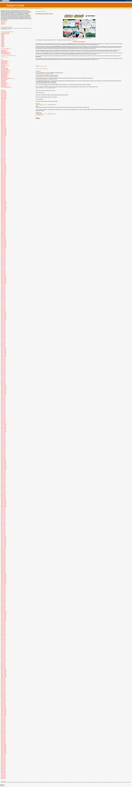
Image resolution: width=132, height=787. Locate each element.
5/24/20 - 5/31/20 (3, 632)
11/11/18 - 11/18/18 (3, 578)
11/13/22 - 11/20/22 (3, 711)
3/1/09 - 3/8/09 (3, 217)
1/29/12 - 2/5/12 (3, 323)
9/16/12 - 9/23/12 (3, 346)
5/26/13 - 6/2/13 (3, 372)
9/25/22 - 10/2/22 (3, 706)
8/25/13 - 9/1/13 (3, 381)
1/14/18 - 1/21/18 (3, 547)
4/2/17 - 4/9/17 (3, 517)
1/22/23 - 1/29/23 (3, 718)
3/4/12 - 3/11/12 (3, 327)
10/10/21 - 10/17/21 (3, 670)
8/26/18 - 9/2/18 (3, 570)
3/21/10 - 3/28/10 (3, 256)
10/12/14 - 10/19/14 (3, 424)
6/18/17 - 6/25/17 (3, 525)
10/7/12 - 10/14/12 (3, 348)
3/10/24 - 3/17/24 (3, 761)
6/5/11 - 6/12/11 (3, 299)
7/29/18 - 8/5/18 (3, 567)
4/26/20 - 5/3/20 (3, 629)
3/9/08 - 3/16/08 (3, 180)
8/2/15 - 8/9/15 (3, 454)
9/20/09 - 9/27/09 (3, 238)
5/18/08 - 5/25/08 (3, 187)
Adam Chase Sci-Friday (42, 66)
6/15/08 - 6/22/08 (3, 190)
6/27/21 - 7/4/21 (3, 659)
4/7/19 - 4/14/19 (3, 593)
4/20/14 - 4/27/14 (3, 406)
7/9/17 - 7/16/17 (3, 527)
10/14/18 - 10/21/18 (3, 575)
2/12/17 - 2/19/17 (3, 512)
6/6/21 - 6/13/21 (3, 657)
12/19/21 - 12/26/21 (3, 677)
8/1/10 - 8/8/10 (3, 269)
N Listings (2, 43)
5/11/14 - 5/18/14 (3, 408)
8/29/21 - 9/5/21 (3, 665)
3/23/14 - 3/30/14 (3, 403)
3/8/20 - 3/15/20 (3, 627)
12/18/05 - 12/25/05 (3, 98)
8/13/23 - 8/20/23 (3, 739)
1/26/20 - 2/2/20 (3, 623)
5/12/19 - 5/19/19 (3, 597)
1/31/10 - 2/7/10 (3, 251)
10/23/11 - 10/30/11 (3, 313)
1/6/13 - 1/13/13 (3, 357)
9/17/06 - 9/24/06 (3, 125)
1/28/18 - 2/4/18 (3, 548)
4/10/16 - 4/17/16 (3, 480)
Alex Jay (2, 22)
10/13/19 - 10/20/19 (3, 612)
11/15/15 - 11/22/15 (3, 465)
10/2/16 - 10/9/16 (3, 498)
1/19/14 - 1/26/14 (3, 396)
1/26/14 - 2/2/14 (3, 397)
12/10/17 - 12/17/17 (3, 543)
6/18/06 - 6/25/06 (3, 116)
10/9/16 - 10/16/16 (3, 499)
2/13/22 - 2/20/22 (3, 683)
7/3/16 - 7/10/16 (3, 489)
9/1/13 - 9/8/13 (3, 382)
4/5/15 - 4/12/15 (3, 442)
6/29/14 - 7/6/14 (3, 413)
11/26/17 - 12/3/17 (3, 542)
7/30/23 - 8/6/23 (3, 738)
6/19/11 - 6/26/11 (3, 300)
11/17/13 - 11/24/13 (3, 390)
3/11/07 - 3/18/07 (3, 143)
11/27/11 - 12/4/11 (3, 317)
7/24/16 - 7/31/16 (3, 491)
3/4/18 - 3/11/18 (3, 552)
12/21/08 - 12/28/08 (3, 210)
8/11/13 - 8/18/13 (3, 380)
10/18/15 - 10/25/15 (3, 462)
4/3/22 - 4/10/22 (3, 688)
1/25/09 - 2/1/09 (3, 213)
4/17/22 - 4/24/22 (3, 689)
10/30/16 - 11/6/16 (3, 501)
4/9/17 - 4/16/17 (3, 518)
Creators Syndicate (3, 62)
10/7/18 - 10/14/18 (3, 574)
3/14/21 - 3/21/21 (3, 648)
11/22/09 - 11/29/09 (3, 244)
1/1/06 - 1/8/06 (3, 100)
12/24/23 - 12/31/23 (3, 753)
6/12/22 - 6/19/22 (3, 695)
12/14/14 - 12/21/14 (3, 430)
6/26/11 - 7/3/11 (3, 301)
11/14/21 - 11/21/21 (3, 673)
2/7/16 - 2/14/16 (3, 474)
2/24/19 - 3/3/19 (3, 589)
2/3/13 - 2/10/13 (3, 360)
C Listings (2, 35)
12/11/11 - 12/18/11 (3, 318)
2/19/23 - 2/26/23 (3, 721)
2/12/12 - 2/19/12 (3, 325)
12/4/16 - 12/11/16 (3, 505)
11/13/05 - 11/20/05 (3, 95)
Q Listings (2, 46)
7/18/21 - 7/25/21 (3, 661)
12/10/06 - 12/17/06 (3, 134)
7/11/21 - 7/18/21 (3, 660)
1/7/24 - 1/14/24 (3, 754)
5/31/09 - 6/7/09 (3, 226)
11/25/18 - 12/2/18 (3, 579)
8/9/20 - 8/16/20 (3, 638)
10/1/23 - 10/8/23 (3, 744)
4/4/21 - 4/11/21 (3, 650)
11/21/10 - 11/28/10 (3, 280)
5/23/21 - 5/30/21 (3, 655)
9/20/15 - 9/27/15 (3, 459)
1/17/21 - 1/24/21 (3, 642)
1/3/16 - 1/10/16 (3, 470)
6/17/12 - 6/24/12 (3, 338)
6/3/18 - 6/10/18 (3, 561)
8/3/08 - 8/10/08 (3, 195)
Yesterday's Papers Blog (4, 73)
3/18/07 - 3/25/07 (3, 144)
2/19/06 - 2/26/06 (3, 105)
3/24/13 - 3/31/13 (3, 365)
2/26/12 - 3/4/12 (3, 326)
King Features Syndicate (4, 63)
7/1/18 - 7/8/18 (3, 564)
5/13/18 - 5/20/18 (3, 559)
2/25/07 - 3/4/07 (3, 142)
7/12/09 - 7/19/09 (3, 231)
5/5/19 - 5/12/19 (3, 596)
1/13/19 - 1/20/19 (3, 584)
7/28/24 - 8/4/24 (3, 775)
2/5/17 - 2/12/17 (3, 511)
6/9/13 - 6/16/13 (3, 373)
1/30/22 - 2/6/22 (3, 681)
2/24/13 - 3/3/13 (3, 362)
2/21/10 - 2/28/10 (3, 253)
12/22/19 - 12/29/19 (3, 619)
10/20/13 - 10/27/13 (3, 387)
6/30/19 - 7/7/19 (3, 602)
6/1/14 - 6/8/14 (3, 410)
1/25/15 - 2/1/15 (3, 435)
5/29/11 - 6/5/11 (3, 298)
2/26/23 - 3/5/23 (3, 722)
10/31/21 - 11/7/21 (3, 672)
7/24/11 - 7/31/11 (3, 304)
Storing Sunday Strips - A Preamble (6, 52)
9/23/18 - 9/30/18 (3, 573)
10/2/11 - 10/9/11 (3, 311)
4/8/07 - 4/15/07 (3, 146)
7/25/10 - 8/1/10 (3, 268)
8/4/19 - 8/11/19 (3, 605)
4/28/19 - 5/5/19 (3, 595)
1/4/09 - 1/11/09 (3, 211)
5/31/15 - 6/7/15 (3, 448)
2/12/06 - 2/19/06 (3, 104)
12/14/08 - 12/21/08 (3, 209)
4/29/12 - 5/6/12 (3, 333)
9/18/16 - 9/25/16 (3, 497)
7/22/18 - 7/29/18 (3, 566)
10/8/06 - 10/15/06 (3, 127)
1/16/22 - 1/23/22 (3, 680)
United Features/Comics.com (5, 64)
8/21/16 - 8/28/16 (3, 494)
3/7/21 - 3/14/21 (3, 647)
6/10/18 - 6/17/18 (3, 562)
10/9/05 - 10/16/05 (3, 91)
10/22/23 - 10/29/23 (3, 746)
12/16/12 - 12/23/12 (3, 355)
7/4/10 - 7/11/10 (3, 266)
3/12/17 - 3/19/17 (3, 515)
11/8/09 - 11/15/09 (3, 242)
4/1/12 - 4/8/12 (3, 330)
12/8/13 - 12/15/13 (3, 392)
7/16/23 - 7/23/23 (3, 736)
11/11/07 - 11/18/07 (3, 168)
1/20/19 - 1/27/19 (3, 585)
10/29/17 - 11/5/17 (3, 539)
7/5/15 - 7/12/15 (3, 451)
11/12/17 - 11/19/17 (3, 540)
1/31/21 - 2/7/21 (3, 644)
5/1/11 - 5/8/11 (3, 295)
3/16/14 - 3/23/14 (3, 402)
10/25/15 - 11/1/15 (3, 463)
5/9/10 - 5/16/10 (3, 260)
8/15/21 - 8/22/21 (3, 664)
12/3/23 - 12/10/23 (3, 751)
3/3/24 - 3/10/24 (3, 760)
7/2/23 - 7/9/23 (3, 735)
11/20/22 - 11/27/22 (3, 712)
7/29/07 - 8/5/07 (3, 157)
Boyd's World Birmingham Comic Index (6, 87)
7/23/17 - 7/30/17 (3, 529)
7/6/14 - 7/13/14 (3, 414)
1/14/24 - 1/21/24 (3, 755)
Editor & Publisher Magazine (5, 65)
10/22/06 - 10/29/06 (3, 129)
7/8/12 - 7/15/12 (3, 340)
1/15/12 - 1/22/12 (3, 322)
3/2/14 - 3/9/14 (3, 401)
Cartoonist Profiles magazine (5, 61)
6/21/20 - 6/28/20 (3, 635)
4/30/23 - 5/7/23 (3, 728)
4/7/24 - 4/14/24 (3, 764)
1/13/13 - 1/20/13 (3, 358)
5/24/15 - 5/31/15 (3, 447)
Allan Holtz (44, 87)
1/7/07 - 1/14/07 (3, 137)
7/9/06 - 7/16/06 (3, 118)
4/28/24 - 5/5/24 (3, 766)
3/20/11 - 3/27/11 (3, 292)
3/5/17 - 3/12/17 (3, 514)
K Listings (2, 41)
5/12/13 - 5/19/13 (3, 370)
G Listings (2, 38)
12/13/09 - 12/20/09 (3, 246)
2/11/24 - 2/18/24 (3, 758)
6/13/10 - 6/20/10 (3, 264)
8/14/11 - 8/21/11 (3, 306)
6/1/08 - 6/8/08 (3, 189)
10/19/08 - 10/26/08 (3, 203)
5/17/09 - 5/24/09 (3, 225)
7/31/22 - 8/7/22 (3, 700)
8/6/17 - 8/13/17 (3, 530)
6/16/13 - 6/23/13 (3, 374)
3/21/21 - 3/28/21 (3, 649)
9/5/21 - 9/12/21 (3, 666)
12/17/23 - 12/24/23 (3, 752)
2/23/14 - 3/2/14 (3, 400)
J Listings (2, 40)
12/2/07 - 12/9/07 (3, 170)
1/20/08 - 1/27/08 (3, 175)
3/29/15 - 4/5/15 (3, 441)
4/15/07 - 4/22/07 (3, 147)
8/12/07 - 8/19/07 (3, 158)
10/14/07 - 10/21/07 (3, 165)
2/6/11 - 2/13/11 (3, 288)
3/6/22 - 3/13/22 (3, 685)
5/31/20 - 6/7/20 (3, 633)
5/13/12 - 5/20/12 (3, 334)
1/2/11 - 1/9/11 (3, 284)
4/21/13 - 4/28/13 (3, 368)
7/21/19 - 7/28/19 (3, 604)
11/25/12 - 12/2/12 (3, 353)
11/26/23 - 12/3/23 (3, 750)
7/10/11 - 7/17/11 (3, 302)
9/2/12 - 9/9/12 (3, 344)
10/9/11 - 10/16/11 (3, 312)
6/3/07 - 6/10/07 (3, 152)
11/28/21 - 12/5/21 (3, 675)
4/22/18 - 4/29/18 (3, 557)
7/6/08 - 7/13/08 (3, 192)
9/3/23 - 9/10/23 (3, 741)
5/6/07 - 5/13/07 (3, 149)
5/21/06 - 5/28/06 (3, 114)
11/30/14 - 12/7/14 (3, 429)
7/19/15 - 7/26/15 (3, 453)
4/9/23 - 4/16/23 (3, 726)
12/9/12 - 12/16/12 (3, 354)
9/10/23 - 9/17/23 (3, 742)
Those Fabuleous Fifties (4, 79)
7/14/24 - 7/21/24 (3, 774)
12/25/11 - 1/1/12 (3, 320)
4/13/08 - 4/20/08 (3, 184)
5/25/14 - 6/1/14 (3, 409)
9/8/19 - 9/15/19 (3, 609)
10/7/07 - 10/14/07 (3, 164)
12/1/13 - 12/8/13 (3, 391)
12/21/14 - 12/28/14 (3, 431)
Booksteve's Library (3, 85)
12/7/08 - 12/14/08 (3, 208)
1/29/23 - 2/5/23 (3, 719)
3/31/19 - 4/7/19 (3, 592)
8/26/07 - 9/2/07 (3, 160)
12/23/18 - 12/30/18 (3, 582)
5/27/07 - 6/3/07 (3, 151)
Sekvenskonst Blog (3, 74)
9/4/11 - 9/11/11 (3, 308)
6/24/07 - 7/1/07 (3, 154)
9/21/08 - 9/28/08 (3, 200)
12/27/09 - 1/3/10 (3, 247)
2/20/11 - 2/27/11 (3, 289)
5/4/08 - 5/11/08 (3, 186)
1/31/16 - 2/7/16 (3, 473)
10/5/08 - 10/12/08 (3, 202)
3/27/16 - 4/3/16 (3, 479)
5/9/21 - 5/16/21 (3, 654)
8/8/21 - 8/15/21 (3, 663)
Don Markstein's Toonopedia (5, 84)
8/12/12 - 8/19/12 (3, 342)
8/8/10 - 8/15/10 (3, 270)
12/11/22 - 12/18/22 (3, 714)
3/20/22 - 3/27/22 (3, 686)
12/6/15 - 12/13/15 (3, 467)
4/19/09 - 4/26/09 (3, 222)
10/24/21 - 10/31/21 (3, 671)
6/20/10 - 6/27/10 (3, 265)
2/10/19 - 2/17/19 (3, 587)
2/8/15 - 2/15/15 (3, 436)
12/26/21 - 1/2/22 (3, 678)
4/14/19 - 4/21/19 (3, 594)
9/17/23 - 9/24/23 (3, 743)
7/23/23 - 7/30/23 (3, 737)
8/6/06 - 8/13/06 (3, 121)
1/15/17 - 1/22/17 (3, 509)
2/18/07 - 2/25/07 (3, 141)
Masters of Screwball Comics (5, 72)
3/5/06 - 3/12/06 (3, 106)
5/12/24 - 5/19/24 (3, 767)
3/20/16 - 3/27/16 (3, 478)
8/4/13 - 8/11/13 (3, 379)
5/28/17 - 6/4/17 (3, 523)
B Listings (2, 34)
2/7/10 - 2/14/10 (3, 252)
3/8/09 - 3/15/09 (3, 218)
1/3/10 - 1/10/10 (3, 248)
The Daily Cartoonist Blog (4, 69)
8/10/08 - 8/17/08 (3, 196)
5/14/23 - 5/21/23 (3, 730)
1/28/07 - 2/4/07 (3, 139)
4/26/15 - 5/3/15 (3, 444)
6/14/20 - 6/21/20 (3, 634)
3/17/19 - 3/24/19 (3, 591)
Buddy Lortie (44, 104)
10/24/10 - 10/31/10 (3, 277)
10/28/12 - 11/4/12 (3, 350)
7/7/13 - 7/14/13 (3, 376)
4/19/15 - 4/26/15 (3, 443)
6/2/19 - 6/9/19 (3, 599)
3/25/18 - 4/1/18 (3, 554)
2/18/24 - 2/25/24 (3, 759)
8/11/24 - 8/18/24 (3, 777)
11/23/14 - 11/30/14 (3, 428)
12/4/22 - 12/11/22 (3, 713)
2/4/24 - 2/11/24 (3, 757)
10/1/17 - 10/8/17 (3, 536)
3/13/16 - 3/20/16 (3, 477)
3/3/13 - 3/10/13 (3, 363)
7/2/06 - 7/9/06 (3, 117)
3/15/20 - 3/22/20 (3, 628)
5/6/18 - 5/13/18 (3, 558)
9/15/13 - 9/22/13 (3, 383)
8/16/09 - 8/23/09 (3, 234)
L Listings (2, 42)
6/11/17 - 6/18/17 (3, 524)
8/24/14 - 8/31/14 (3, 419)
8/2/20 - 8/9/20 (3, 637)
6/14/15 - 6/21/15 (3, 449)
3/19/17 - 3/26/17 (3, 516)
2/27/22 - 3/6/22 (3, 684)
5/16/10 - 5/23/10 (3, 261)
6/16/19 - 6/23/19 (3, 600)
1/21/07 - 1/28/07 (3, 138)
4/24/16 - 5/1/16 (3, 482)
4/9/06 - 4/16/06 (3, 110)
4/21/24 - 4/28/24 (3, 765)
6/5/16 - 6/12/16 (3, 486)
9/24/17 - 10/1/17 (3, 535)
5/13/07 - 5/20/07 (3, 150)
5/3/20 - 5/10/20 (3, 630)
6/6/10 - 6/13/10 (3, 263)
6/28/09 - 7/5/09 (3, 229)
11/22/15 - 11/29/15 (3, 466)
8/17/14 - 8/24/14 (3, 418)
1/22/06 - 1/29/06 (3, 102)
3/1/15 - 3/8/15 (3, 438)
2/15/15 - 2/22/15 (3, 437)
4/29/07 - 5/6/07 (3, 148)
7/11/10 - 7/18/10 (3, 267)
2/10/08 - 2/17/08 (3, 177)
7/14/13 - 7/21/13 (3, 377)
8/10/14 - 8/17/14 (3, 417)
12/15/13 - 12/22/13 (3, 393)
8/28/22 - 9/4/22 (3, 703)
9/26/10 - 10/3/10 (3, 275)
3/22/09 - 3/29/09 (3, 219)
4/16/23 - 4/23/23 (3, 727)
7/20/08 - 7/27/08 (3, 194)
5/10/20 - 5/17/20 (3, 631)
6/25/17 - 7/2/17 (3, 526)
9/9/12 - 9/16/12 (3, 345)
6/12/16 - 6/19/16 (3, 487)
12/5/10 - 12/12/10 (3, 281)
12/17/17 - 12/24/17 (3, 544)
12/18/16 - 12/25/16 (3, 506)
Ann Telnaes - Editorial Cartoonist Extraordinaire (7, 78)
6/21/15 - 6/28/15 (3, 450)
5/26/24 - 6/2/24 (3, 769)
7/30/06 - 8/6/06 (3, 120)
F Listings (2, 37)
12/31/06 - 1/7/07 (3, 136)
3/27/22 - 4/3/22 (3, 687)
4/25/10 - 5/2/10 (3, 259)
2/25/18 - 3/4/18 (3, 551)
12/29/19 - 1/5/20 (3, 620)
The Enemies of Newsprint (4, 49)
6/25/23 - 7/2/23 (3, 734)
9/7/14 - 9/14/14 (3, 420)
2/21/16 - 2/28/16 (3, 475)
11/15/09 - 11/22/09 (3, 243)
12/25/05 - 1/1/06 (3, 99)
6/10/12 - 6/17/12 (3, 337)
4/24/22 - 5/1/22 (3, 690)
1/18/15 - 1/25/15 (3, 434)
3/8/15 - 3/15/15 (3, 439)
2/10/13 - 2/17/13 (3, 361)
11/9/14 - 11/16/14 (3, 427)
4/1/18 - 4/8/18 (3, 555)
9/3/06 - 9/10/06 (3, 124)
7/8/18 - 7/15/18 (3, 565)
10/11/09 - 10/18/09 (3, 240)
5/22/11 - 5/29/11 (3, 297)
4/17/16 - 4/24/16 (3, 481)
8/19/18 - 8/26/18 (3, 569)
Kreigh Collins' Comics (4, 60)
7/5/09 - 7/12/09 (3, 230)
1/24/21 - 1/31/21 (3, 643)
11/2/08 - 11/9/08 (3, 205)
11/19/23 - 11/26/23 (3, 749)
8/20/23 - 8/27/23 (3, 740)
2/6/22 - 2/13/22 (3, 682)
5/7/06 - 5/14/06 (3, 113)
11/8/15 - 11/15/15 (3, 464)
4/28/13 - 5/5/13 (3, 369)
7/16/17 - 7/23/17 (3, 528)
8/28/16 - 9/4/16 (3, 495)
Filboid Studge (3, 81)
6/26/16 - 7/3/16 (3, 488)
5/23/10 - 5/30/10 (3, 262)
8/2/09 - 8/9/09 (3, 233)
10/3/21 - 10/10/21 (3, 669)
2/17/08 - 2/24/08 (3, 178)
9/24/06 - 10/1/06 (3, 126)
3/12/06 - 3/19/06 (3, 107)
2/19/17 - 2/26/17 (3, 513)
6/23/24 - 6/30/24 (3, 772)
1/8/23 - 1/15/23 (3, 717)
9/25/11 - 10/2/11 (3, 310)
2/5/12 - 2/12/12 (3, 324)
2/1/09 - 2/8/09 (3, 214)
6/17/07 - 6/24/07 (3, 153)
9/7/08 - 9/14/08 (3, 199)
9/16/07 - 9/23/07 (3, 162)
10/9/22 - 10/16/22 (3, 707)
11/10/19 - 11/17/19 (3, 615)
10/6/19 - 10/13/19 (3, 611)
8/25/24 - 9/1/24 (3, 778)
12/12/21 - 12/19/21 (3, 676)
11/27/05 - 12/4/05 (3, 96)
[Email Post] (47, 68)
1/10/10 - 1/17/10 (3, 249)
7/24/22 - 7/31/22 (3, 699)
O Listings (2, 44)
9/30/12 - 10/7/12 (3, 347)
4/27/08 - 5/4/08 (3, 185)
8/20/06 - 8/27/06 (3, 122)
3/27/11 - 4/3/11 (3, 293)
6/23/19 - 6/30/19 (3, 601)
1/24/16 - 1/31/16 (3, 472)
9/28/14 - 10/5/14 (3, 422)
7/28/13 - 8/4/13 (3, 378)
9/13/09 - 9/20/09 (3, 237)
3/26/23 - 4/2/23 (3, 725)
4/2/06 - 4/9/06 (3, 109)
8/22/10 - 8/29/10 (3, 271)
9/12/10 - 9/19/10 (3, 273)
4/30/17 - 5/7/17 (3, 520)
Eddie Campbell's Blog (4, 75)
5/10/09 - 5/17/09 (3, 224)
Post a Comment (39, 114)
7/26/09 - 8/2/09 (3, 232)
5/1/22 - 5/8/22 (3, 691)
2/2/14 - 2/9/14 (3, 398)
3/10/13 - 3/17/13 (3, 364)
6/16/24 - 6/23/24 (3, 771)
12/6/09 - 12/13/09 (3, 245)
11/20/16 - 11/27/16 (3, 503)
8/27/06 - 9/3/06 (3, 123)
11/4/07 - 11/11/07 (3, 167)
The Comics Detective (4, 67)
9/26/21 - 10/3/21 (3, 668)
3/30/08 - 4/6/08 (3, 182)
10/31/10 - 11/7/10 (3, 278)
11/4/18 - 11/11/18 (3, 577)
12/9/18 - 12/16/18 (3, 581)
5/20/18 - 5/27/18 (3, 560)
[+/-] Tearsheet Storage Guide (6, 48)
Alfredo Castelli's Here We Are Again (6, 70)
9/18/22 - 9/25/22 (3, 705)
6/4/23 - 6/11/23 (3, 732)
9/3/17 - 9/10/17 (3, 533)
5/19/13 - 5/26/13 (3, 371)
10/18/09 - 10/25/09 (3, 241)
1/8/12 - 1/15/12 (3, 321)
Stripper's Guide (15, 5)
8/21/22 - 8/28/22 (3, 702)
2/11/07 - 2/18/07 (3, 140)
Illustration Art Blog (3, 80)
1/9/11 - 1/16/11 (3, 285)
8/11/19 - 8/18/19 (3, 606)
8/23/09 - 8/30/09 (3, 235)
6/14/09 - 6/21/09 (3, 228)
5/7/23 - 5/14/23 (3, 729)
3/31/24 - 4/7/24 (3, 763)
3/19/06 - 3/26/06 (3, 108)
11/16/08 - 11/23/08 (3, 206)
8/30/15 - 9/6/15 (3, 457)
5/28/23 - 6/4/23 (3, 731)
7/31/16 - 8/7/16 (3, 492)
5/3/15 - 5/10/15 (3, 445)
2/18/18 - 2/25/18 (3, 550)
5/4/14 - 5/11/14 (3, 407)
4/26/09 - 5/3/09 (3, 223)
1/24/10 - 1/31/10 (3, 250)
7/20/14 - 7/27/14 (3, 415)
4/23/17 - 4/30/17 (3, 519)
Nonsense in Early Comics (4, 71)
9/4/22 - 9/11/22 (3, 704)
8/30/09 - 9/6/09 (3, 236)
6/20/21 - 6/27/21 (3, 658)
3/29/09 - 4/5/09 (3, 220)
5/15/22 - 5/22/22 (3, 692)
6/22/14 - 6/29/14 (3, 412)
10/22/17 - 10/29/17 (3, 538)
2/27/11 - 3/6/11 (3, 290)
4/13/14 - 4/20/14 (3, 405)
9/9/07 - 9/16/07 (3, 161)
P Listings (2, 45)
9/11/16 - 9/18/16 (3, 496)
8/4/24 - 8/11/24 (3, 776)
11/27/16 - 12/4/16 (3, 504)
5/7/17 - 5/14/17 (3, 521)
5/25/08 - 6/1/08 (3, 188)
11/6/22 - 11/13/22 (3, 710)
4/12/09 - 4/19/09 (3, 221)
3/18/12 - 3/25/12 (3, 328)
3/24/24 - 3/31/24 (3, 762)
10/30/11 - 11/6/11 (3, 314)
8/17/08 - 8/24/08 (3, 197)
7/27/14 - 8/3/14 (3, 416)
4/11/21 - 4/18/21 (3, 651)
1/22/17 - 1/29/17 (3, 510)
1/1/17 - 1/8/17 (3, 508)
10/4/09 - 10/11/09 (3, 239)
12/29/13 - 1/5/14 (3, 394)
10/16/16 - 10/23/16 (3, 500)
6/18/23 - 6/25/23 (3, 733)
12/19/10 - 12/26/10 (3, 283)
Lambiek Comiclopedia (4, 83)
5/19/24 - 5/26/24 (3, 768)
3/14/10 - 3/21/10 (3, 255)
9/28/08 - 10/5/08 (3, 201)
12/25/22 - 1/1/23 (3, 715)
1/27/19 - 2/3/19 (3, 586)
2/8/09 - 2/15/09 (3, 215)
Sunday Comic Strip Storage (5, 53)
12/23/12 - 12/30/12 (3, 356)
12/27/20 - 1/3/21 (3, 640)
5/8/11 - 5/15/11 (3, 296)
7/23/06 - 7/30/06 (3, 119)
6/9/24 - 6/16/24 (3, 770)
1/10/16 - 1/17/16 (3, 471)
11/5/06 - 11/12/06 (3, 130)
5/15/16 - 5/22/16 (3, 484)
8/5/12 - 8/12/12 (3, 341)
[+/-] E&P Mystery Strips (5, 32)
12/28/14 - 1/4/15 (3, 432)
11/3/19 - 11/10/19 (3, 614)
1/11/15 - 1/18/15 (3, 433)
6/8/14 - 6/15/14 (3, 411)
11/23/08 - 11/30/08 (3, 207)
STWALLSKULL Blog (4, 77)
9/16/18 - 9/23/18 (3, 572)
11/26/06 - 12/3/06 (3, 132)
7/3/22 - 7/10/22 (3, 697)
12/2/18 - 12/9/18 (3, 580)
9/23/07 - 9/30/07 (3, 163)
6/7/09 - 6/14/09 (3, 227)
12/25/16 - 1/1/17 (3, 507)
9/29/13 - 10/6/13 (3, 385)
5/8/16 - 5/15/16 (3, 483)
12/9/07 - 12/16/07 (3, 171)
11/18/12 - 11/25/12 (3, 352)
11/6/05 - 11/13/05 (3, 94)
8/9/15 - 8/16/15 (3, 455)
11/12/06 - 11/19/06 (3, 131)
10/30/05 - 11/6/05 (3, 93)
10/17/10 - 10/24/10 (3, 276)
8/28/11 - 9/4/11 (3, 307)
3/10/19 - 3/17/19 (3, 590)
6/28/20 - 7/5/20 (3, 636)
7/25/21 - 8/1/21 (3, 662)
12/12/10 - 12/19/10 (3, 282)
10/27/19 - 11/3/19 (3, 613)
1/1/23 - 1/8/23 (3, 716)
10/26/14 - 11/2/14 (3, 425)
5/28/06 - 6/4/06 (3, 115)
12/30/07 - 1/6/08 (3, 173)
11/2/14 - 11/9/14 (3, 426)
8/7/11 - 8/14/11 (3, 305)
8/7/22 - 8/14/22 (3, 701)
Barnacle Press (3, 66)
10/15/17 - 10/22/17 (3, 537)
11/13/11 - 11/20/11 (3, 315)
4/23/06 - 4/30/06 (3, 111)
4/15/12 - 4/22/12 (3, 331)
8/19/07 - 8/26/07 (3, 159)
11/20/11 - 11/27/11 (3, 316)
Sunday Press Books (4, 76)
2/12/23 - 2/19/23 (3, 720)
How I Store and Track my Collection (6, 54)
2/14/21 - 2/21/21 (3, 645)
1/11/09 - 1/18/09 (3, 212)
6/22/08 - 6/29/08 (3, 191)
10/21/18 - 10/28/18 (3, 576)
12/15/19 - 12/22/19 (3, 618)
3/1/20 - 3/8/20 (3, 626)
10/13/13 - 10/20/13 (3, 386)
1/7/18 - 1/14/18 (3, 546)
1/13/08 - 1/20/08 (3, 174)
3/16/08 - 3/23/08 (3, 181)
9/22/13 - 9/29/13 (3, 384)
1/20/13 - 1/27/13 (3, 359)
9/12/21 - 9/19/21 (3, 667)
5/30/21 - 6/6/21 (3, 656)
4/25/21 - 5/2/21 (3, 652)
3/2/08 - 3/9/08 (3, 179)
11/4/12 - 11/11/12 (3, 351)
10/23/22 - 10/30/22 (3, 709)
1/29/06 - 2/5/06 (3, 103)
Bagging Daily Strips (4, 51)
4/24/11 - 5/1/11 (3, 294)
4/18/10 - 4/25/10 (3, 258)
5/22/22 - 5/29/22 (3, 693)
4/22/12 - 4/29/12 (3, 332)
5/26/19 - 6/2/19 (3, 598)
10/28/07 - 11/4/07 (3, 166)
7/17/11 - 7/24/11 (3, 303)
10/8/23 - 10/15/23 (3, 745)
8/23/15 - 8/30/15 (3, 456)
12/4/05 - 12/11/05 (3, 97)
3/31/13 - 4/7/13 (3, 366)
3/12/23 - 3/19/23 (3, 723)
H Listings (2, 39)
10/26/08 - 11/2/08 (3, 204)
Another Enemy (3, 50)
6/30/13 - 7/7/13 (3, 375)
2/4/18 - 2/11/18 (3, 549)
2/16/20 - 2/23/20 (3, 625)
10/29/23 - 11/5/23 (3, 747)
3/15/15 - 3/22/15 (3, 440)
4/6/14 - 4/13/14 (3, 404)
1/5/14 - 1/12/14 (3, 395)
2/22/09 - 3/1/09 (3, 216)
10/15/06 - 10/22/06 (3, 128)
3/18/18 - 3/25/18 (3, 553)
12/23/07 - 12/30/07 (3, 172)
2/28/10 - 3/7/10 (3, 254)
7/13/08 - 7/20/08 (3, 193)
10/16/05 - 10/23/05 (3, 92)
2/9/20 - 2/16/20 (3, 624)
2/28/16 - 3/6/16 (3, 476)
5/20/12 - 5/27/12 (3, 335)
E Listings (2, 36)
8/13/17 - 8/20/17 (3, 531)
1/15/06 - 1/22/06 (3, 101)
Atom (3, 785)
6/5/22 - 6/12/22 (3, 694)
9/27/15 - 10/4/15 (3, 460)
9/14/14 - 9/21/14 (3, 421)
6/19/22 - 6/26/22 (3, 696)
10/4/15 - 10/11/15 (3, 461)
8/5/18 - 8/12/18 (3, 568)
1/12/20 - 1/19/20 (3, 621)
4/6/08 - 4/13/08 (3, 183)
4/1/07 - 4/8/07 (3, 145)
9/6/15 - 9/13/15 (3, 458)
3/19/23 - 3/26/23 (3, 724)
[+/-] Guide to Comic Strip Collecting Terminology (8, 55)
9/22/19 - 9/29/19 (3, 610)
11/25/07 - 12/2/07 (3, 169)
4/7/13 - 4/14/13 (3, 367)
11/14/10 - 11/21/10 (3, 279)
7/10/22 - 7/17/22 (3, 698)
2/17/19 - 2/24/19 (3, 588)
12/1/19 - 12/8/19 (3, 617)
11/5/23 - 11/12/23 (3, 748)
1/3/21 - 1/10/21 (3, 641)
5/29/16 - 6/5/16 (3, 485)
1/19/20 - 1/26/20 (3, 622)
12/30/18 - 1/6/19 (3, 583)
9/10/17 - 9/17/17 (3, 534)
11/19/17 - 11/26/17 (3, 541)
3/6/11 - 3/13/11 (3, 291)
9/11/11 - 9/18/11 (3, 309)
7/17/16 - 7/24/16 (3, 490)
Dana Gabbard (45, 76)
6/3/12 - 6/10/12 (3, 336)
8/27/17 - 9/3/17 (3, 532)
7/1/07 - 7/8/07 (3, 155)
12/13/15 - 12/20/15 (3, 468)
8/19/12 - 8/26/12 (3, 343)
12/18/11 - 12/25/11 (3, 319)
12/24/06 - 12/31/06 (3, 135)
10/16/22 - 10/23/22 (3, 708)
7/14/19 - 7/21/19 (3, 603)
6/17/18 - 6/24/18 (3, 563)
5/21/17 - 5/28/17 (3, 522)
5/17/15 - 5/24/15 (3, 446)
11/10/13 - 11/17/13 (3, 389)
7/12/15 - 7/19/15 (3, 452)
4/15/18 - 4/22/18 (3, 556)
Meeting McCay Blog (4, 82)
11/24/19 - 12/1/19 (3, 616)
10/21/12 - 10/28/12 (3, 349)
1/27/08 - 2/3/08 (3, 176)
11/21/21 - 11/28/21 (3, 674)
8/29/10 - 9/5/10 (3, 272)
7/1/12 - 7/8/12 (3, 339)
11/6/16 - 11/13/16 (3, 502)
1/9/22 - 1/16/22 (3, 679)
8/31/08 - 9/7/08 (3, 198)
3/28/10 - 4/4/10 (3, 257)
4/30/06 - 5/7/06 (3, 112)
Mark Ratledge (3, 23)
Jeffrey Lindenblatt (4, 21)
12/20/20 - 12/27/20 (3, 639)
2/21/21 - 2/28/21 (3, 646)
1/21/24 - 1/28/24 (3, 756)
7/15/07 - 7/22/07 (3, 156)
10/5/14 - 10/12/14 (3, 423)
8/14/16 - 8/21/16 (3, 493)
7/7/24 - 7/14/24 (3, 773)
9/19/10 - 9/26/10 (3, 274)
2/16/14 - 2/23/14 (3, 399)
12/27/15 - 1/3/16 (3, 469)
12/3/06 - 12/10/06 (3, 133)
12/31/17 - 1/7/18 (3, 545)
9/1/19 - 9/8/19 (3, 608)
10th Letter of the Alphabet (4, 68)
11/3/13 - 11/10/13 (3, 388)
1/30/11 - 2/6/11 (3, 287)
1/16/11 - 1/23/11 (3, 286)
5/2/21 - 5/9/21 (3, 653)
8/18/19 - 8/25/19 (3, 607)
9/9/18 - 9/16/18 (3, 571)
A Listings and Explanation (5, 33)
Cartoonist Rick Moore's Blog (5, 86)
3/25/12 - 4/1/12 (3, 329)
